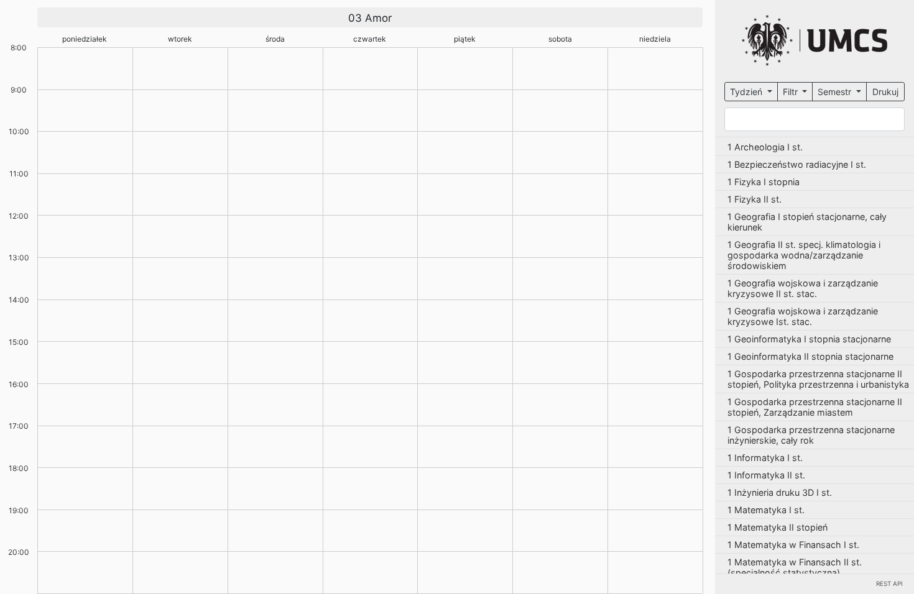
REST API (889, 583)
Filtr (791, 91)
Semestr (836, 91)
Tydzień (747, 91)
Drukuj (885, 91)
